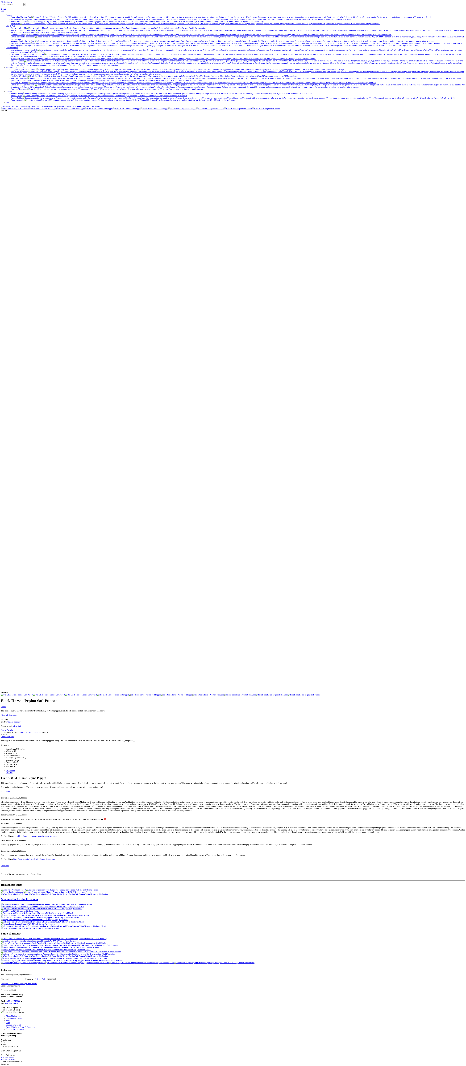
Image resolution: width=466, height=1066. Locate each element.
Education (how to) (13, 1025)
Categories (6, 106)
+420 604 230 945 (12, 1003)
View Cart (17, 726)
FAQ (8, 1023)
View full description (9, 715)
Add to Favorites (7, 730)
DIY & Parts (10, 26)
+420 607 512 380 (13, 1001)
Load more (5, 866)
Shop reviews (6, 791)
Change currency (14, 722)
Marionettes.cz (6, 2)
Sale (7, 102)
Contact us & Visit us (14, 1018)
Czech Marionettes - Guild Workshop (93, 939)
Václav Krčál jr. (70, 941)
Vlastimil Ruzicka (92, 947)
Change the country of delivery (30, 732)
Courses (9, 91)
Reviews (9, 773)
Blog (8, 1020)
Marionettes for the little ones (53, 106)
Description (10, 771)
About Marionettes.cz (14, 1016)
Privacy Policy (41, 979)
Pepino (3, 707)
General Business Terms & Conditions (20, 1027)
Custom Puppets (12, 48)
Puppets (9, 15)
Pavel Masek (87, 904)
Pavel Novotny (117, 960)
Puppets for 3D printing (15, 67)
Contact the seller (7, 737)
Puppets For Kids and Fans (30, 106)
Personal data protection (15, 1029)
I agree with (36, 979)
